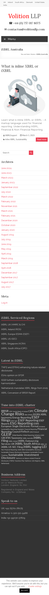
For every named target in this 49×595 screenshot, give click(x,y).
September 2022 (9, 187)
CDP (10, 411)
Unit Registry (36, 461)
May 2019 (6, 249)
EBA (26, 415)
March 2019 (7, 258)
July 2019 (6, 239)
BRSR (5, 411)
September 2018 (9, 263)
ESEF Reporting (28, 420)
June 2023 (6, 173)
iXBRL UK (43, 444)
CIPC (31, 411)
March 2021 (7, 211)
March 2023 (7, 177)
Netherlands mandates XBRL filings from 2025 (24, 388)
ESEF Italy (14, 421)
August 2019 (7, 234)
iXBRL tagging (32, 446)
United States (40, 2)
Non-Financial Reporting (9, 450)
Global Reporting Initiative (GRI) (33, 435)
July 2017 (5, 287)
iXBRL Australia (28, 438)
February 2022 (8, 201)
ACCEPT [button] (24, 590)
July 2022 (6, 192)
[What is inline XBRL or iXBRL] (24, 77)
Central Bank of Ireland (20, 411)
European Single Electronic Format (19, 426)
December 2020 (9, 220)
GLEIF (6, 435)
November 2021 (9, 206)
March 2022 (7, 196)
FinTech (25, 432)
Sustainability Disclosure (33, 450)
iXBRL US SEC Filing (12, 447)
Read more (41, 140)
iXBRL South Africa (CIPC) (14, 348)
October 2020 (8, 225)
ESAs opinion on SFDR (12, 375)
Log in (4, 303)
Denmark (29, 2)
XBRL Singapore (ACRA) (13, 343)
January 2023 (8, 182)
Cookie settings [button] (35, 586)
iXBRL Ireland (13, 441)
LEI (44, 447)
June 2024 (6, 168)
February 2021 (8, 215)
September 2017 (9, 277)
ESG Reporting (21, 423)
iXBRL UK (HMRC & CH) (13, 324)
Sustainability (21, 140)
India (5, 5)
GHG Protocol (34, 432)
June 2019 (6, 244)
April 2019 (6, 253)
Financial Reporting (30, 429)
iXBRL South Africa (27, 443)
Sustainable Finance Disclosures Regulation (15, 452)
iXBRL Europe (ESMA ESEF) (15, 334)
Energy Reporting (21, 418)
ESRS (36, 424)
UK (4, 2)
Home (32, 54)
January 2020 (8, 230)
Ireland (10, 2)
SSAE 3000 (21, 450)
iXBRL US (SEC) (9, 339)
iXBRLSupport (11, 135)
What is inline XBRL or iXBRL (19, 68)
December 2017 (9, 272)
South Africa (19, 2)
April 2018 (6, 268)
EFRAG (30, 415)
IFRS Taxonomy (14, 438)
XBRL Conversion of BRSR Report (18, 393)
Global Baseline (17, 435)
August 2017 (7, 282)
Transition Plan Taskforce (23, 461)
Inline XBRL (10, 140)
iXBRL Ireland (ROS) (11, 329)
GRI (3, 438)
